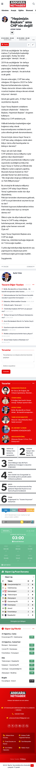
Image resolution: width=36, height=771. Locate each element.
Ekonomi (29, 10)
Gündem (5, 10)
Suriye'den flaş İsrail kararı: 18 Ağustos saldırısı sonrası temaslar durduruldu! (30, 453)
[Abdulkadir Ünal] (6, 439)
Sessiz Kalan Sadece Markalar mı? (16, 340)
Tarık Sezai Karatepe (19, 417)
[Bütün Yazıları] (33, 285)
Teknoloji (9, 448)
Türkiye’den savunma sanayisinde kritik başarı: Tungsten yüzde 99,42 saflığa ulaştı (11, 453)
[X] (12, 726)
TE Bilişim (23, 759)
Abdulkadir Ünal (18, 436)
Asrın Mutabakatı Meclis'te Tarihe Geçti (18, 321)
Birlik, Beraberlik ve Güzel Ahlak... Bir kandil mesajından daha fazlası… (22, 411)
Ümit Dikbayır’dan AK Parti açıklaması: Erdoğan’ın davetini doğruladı (19, 465)
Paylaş (6, 44)
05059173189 (19, 714)
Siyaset (10, 460)
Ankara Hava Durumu (8, 736)
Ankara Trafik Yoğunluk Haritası (24, 736)
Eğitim (21, 10)
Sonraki (30, 266)
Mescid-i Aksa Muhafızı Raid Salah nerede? (21, 421)
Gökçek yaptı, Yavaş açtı (13, 305)
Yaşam (10, 497)
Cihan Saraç (16, 398)
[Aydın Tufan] (5, 19)
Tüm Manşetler (26, 741)
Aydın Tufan (15, 29)
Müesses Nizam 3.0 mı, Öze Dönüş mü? (21, 440)
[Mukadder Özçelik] (6, 390)
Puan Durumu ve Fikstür (9, 742)
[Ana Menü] (2, 4)
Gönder (6, 371)
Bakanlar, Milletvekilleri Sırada (15, 301)
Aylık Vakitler (7, 565)
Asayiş (13, 10)
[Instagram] (16, 726)
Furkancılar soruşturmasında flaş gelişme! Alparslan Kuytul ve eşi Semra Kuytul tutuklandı (20, 489)
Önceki (5, 266)
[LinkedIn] (20, 726)
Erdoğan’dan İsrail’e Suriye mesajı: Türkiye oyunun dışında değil (22, 402)
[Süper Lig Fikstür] (33, 629)
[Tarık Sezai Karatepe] (6, 419)
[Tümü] (33, 383)
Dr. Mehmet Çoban (18, 428)
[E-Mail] (12, 32)
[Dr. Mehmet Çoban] (6, 429)
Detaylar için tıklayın (18, 621)
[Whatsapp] (23, 726)
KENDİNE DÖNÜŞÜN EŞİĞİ (21, 431)
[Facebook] (9, 726)
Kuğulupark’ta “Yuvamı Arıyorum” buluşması (20, 501)
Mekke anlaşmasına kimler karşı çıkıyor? (18, 334)
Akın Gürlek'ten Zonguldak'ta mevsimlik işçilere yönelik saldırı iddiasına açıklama (19, 477)
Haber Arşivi (25, 747)
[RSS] (27, 726)
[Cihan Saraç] (6, 400)
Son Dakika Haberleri (7, 749)
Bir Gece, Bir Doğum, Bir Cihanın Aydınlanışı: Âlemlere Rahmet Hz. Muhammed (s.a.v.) (22, 392)
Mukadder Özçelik (18, 388)
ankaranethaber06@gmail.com (19, 718)
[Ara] (34, 4)
